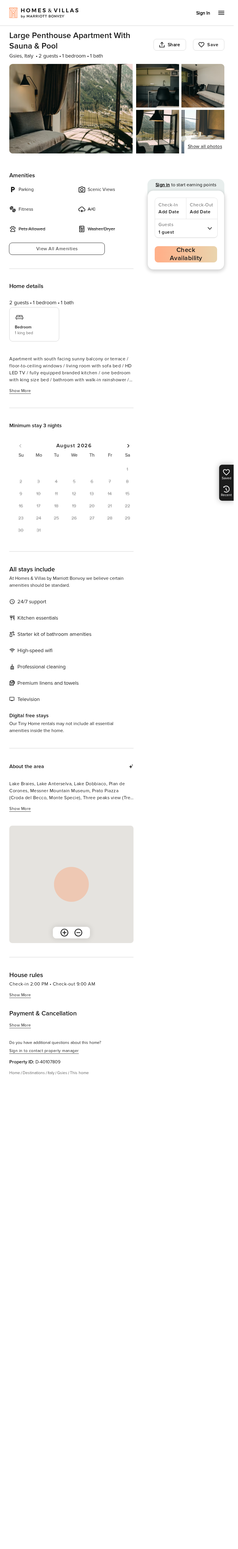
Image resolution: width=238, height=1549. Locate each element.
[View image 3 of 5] (202, 86)
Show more (20, 390)
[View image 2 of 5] (157, 86)
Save (212, 45)
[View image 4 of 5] (157, 131)
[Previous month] (20, 446)
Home (14, 1072)
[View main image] (71, 108)
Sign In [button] (203, 13)
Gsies (62, 1072)
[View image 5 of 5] (202, 131)
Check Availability (186, 254)
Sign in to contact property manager (44, 1050)
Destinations (34, 1072)
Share (174, 45)
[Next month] (128, 446)
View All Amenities (57, 249)
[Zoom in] (64, 932)
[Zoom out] (78, 932)
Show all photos (205, 146)
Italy (51, 1072)
